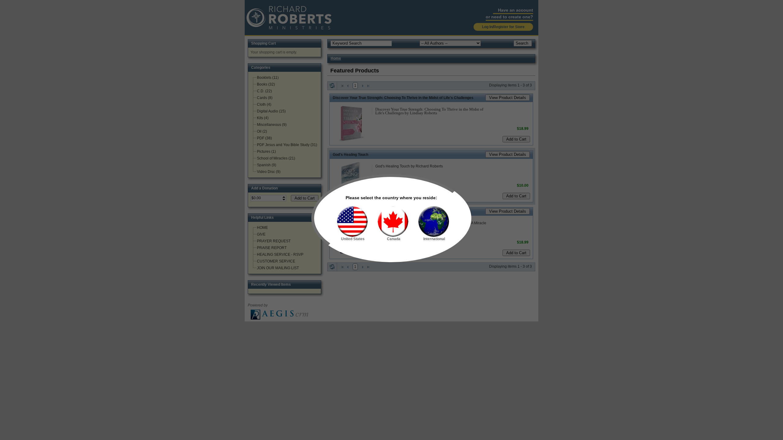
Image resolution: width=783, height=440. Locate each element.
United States (353, 239)
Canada (393, 239)
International (434, 239)
